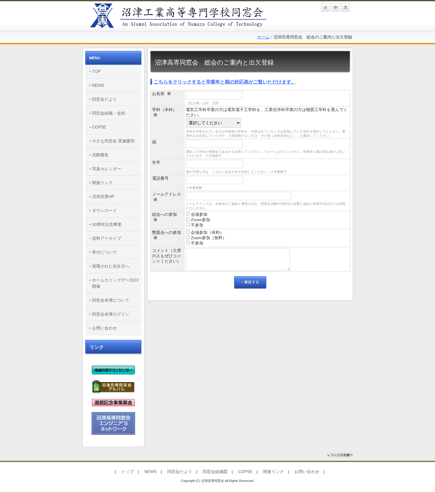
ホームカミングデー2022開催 (115, 283)
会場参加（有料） (207, 232)
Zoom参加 (200, 219)
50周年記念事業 (107, 224)
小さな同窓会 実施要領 (113, 141)
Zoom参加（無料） (208, 237)
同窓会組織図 (215, 471)
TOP (96, 71)
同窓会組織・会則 (108, 113)
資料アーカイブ (106, 238)
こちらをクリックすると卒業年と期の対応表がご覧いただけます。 (225, 81)
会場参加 (198, 214)
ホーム (263, 37)
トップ (127, 471)
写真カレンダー (106, 168)
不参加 (196, 225)
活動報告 (100, 154)
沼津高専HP (103, 196)
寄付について (104, 252)
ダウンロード (104, 210)
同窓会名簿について (110, 300)
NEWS (98, 85)
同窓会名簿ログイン (110, 314)
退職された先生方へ (110, 266)
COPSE (99, 127)
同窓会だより (104, 99)
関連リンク (102, 182)
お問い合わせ (104, 328)
